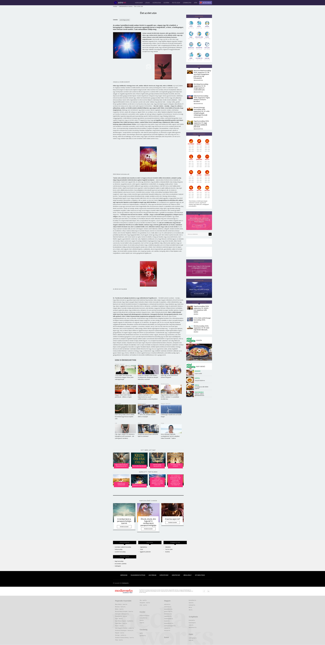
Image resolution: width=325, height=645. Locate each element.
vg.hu (141, 633)
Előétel (197, 378)
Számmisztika (187, 2)
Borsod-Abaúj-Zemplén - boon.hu (124, 611)
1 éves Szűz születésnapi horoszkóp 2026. (202, 319)
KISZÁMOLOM (199, 225)
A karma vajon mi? (172, 519)
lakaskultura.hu (168, 609)
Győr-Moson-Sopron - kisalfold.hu (124, 621)
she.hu (190, 609)
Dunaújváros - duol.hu (121, 616)
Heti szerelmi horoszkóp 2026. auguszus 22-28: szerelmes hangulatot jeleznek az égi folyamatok (202, 74)
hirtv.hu (142, 620)
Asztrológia (157, 2)
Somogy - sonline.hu (120, 635)
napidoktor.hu (167, 616)
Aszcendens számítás (120, 563)
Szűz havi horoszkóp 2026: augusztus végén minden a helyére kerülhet (202, 98)
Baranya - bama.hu (120, 606)
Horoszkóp (139, 2)
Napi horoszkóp (119, 561)
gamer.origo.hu (168, 611)
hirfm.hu (191, 640)
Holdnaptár (118, 566)
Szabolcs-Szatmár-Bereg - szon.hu (124, 637)
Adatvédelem (152, 575)
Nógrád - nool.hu (119, 632)
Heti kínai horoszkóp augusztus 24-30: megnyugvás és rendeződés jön (201, 87)
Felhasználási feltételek (138, 575)
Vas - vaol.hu (143, 600)
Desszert (198, 371)
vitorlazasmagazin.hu (170, 625)
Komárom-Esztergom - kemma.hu (124, 630)
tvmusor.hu (167, 630)
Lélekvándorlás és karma (125, 6)
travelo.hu (167, 621)
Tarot (141, 549)
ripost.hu (191, 602)
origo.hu (142, 622)
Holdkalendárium (199, 293)
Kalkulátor (168, 547)
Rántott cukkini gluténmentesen (199, 394)
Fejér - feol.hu (119, 618)
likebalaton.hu (168, 613)
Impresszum (123, 575)
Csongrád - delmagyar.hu (122, 613)
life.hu (190, 607)
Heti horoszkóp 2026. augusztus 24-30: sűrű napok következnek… (201, 328)
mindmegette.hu (168, 618)
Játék (195, 2)
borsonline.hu (192, 600)
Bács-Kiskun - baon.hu (121, 604)
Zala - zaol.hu (143, 605)
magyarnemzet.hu (144, 615)
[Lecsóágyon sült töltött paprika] (190, 387)
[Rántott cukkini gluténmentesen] (190, 394)
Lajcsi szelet (198, 373)
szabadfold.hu (143, 618)
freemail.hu (192, 620)
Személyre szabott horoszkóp (123, 547)
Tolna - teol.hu (119, 640)
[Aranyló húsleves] (190, 380)
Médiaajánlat (187, 575)
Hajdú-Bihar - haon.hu (121, 623)
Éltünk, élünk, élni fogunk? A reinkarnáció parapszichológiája (148, 522)
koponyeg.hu (192, 622)
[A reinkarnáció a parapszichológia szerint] (124, 512)
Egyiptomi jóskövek (145, 552)
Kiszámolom (199, 272)
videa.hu (191, 625)
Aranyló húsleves (200, 380)
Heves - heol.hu (119, 625)
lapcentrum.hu (192, 627)
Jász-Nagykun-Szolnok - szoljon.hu (124, 628)
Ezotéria (166, 2)
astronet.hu (167, 604)
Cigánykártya (143, 547)
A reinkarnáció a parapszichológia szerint (124, 521)
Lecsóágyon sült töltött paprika (202, 387)
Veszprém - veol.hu (145, 602)
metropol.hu (192, 605)
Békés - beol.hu (119, 609)
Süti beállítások (200, 575)
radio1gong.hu (193, 638)
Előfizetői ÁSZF (164, 575)
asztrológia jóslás (124, 20)
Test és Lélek (176, 2)
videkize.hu (167, 628)
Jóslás (148, 2)
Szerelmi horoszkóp (120, 552)
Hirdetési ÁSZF (176, 575)
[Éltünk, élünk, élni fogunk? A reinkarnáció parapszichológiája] (148, 512)
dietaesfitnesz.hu (168, 623)
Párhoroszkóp (118, 549)
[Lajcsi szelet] (190, 373)
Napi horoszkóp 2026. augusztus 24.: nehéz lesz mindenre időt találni (201, 309)
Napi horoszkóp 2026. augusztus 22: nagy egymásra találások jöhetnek (201, 124)
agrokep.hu (143, 635)
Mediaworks (125, 583)
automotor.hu (167, 606)
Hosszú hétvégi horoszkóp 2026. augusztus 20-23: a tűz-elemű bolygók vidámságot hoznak (202, 111)
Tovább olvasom (124, 526)
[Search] (210, 234)
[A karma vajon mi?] (172, 512)
